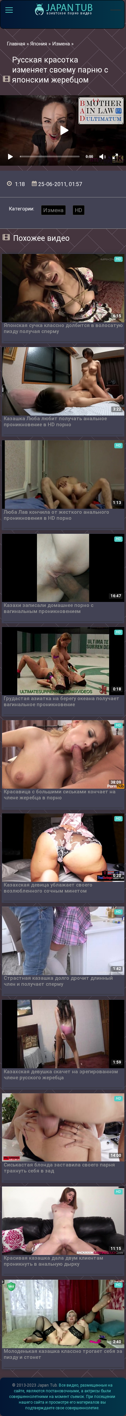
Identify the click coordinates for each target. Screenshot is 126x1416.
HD (78, 210)
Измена (53, 210)
